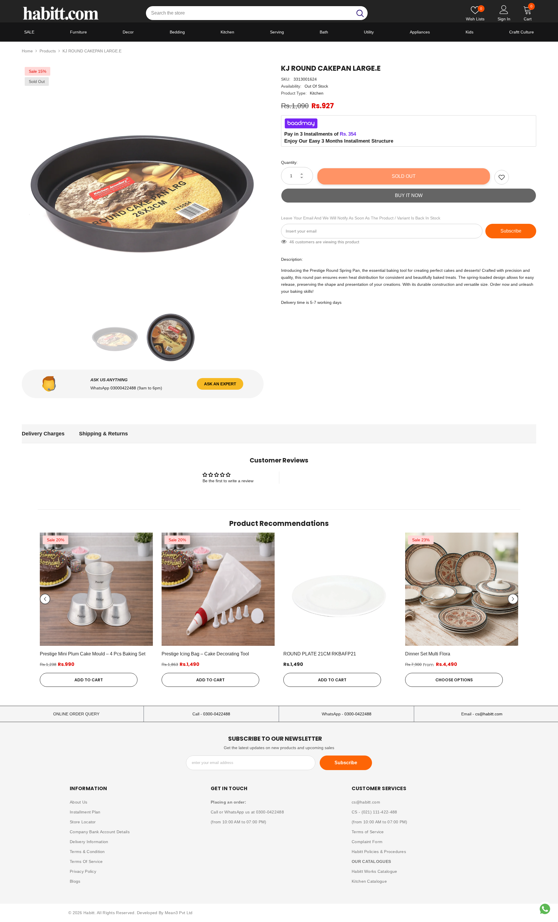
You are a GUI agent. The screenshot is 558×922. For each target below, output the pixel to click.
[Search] (256, 13)
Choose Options (454, 680)
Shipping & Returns (103, 434)
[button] (45, 599)
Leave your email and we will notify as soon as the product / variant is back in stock (360, 218)
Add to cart (88, 680)
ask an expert (220, 384)
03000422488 (123, 388)
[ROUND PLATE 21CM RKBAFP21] (339, 589)
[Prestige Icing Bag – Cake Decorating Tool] (218, 589)
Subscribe (510, 230)
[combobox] (249, 13)
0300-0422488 (216, 714)
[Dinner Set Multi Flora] (461, 589)
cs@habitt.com (488, 714)
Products (48, 51)
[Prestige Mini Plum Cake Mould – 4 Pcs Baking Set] (96, 589)
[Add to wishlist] (501, 177)
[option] (143, 185)
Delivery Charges (43, 434)
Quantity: (289, 162)
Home (27, 51)
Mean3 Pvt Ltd (179, 912)
